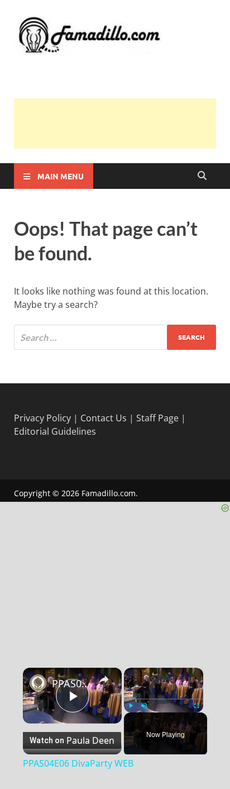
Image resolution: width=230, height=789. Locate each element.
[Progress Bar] (163, 699)
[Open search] (202, 176)
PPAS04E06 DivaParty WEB (72, 683)
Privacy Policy (42, 418)
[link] (38, 682)
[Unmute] (144, 705)
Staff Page (157, 418)
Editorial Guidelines (55, 431)
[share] (103, 679)
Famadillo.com (109, 493)
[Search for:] (115, 337)
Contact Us (103, 418)
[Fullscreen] (196, 705)
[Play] (130, 705)
